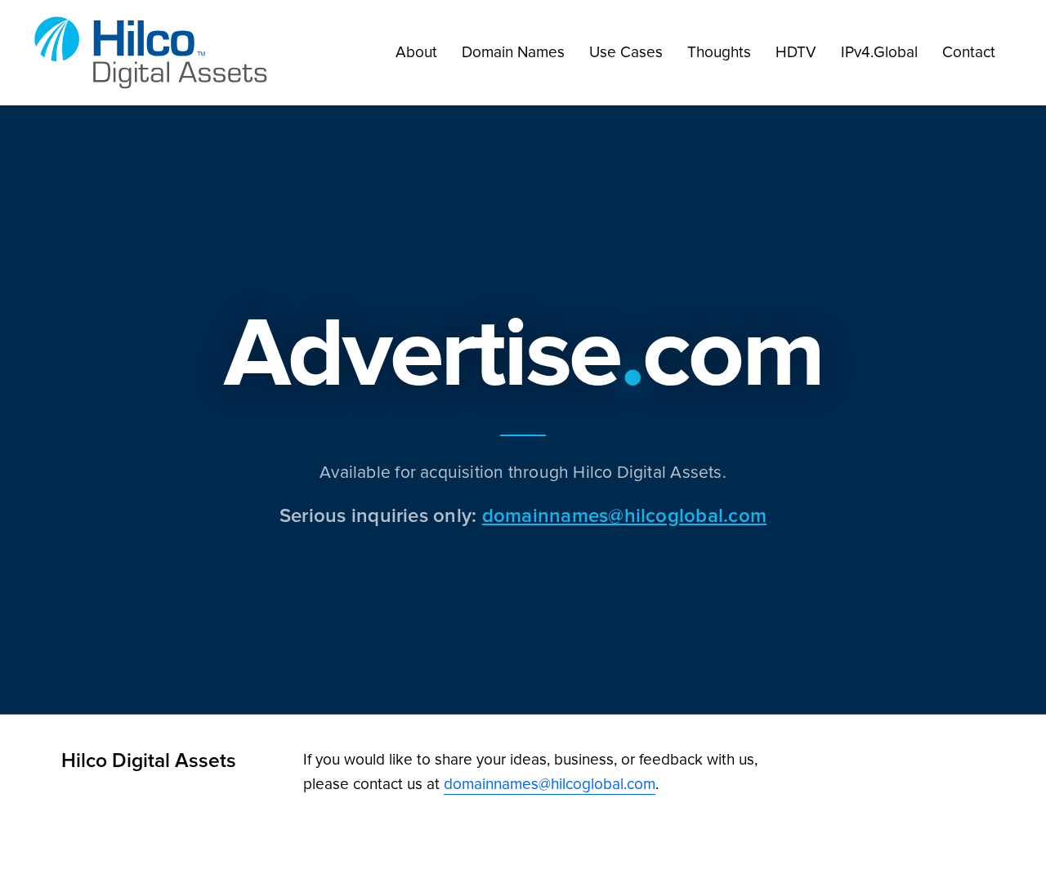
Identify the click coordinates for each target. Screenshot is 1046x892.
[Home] (155, 52)
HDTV (796, 51)
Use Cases (626, 51)
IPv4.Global (879, 51)
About (416, 51)
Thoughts (719, 51)
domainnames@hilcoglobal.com (624, 515)
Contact (968, 51)
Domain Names (513, 51)
